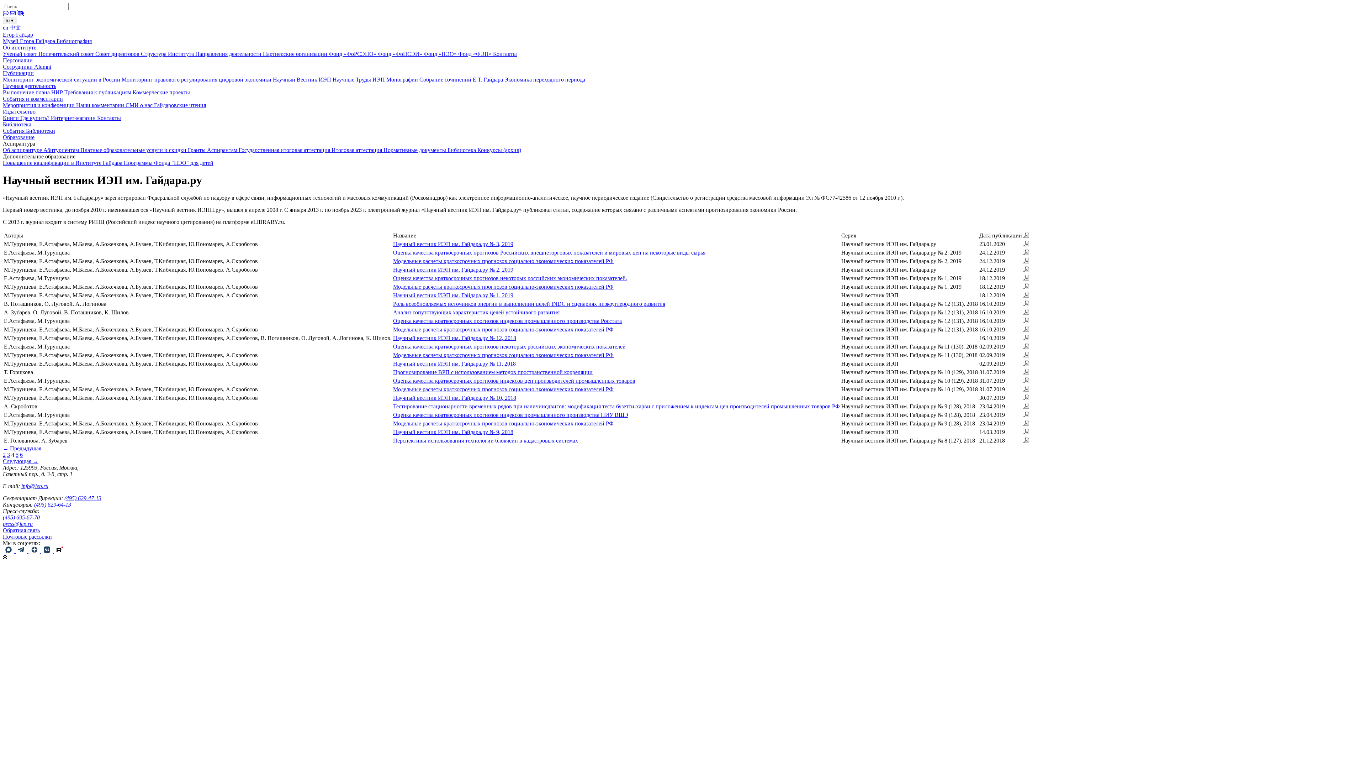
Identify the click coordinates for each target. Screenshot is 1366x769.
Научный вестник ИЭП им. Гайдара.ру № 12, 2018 (454, 338)
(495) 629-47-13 (82, 498)
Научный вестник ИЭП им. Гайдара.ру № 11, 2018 (454, 364)
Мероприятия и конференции (39, 105)
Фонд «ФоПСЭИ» (401, 54)
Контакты (505, 54)
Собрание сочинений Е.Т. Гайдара (461, 80)
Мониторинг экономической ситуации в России (62, 80)
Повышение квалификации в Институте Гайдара (63, 163)
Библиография (74, 41)
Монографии (402, 80)
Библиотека (17, 124)
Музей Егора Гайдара (30, 41)
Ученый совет (20, 54)
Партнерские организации (296, 54)
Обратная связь (21, 530)
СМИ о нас (140, 105)
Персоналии (18, 60)
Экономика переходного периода (544, 80)
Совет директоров (118, 54)
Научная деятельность (29, 86)
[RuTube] (59, 551)
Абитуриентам (61, 150)
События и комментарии (33, 99)
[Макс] (9, 551)
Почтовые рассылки (27, 537)
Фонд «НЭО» (441, 54)
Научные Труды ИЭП (359, 80)
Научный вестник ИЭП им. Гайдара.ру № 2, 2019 (453, 270)
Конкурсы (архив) (499, 150)
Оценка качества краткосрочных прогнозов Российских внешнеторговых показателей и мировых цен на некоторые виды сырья (549, 253)
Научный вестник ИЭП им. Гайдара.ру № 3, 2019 (453, 244)
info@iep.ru (34, 486)
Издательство (19, 112)
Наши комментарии (101, 105)
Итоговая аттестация (357, 150)
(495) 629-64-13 (52, 505)
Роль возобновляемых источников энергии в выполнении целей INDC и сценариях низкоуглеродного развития (529, 304)
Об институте (19, 48)
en (6, 28)
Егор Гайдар (18, 35)
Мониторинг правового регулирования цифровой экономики (197, 80)
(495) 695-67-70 (21, 517)
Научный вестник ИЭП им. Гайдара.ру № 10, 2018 (454, 398)
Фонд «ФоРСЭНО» (353, 54)
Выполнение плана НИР (33, 92)
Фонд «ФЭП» (475, 54)
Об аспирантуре (23, 150)
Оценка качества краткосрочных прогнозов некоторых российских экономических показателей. (510, 278)
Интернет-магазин (74, 118)
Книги (11, 118)
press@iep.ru (18, 524)
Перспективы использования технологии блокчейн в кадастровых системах (485, 441)
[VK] (47, 551)
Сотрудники (18, 67)
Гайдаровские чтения (180, 105)
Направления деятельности (229, 54)
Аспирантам (223, 150)
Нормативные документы (415, 150)
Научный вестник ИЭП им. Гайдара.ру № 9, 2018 (453, 432)
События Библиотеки (29, 131)
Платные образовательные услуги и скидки (134, 150)
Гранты (197, 150)
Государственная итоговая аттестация (285, 150)
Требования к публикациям (98, 92)
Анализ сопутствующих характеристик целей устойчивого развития (476, 312)
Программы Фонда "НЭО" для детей (168, 163)
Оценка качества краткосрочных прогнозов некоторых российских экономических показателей (509, 347)
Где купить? (35, 118)
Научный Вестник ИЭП (303, 80)
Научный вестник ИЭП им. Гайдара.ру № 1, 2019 (453, 295)
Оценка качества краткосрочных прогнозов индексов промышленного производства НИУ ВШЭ (510, 415)
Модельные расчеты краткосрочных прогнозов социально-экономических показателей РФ (503, 261)
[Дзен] (34, 551)
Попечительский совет (66, 54)
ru (10, 20)
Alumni (42, 67)
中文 (15, 28)
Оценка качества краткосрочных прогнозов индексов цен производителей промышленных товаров (514, 381)
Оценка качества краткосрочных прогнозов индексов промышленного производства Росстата (507, 321)
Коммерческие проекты (161, 92)
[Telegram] (22, 551)
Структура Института (168, 54)
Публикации (18, 73)
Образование (19, 137)
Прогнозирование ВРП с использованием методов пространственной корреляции (493, 372)
